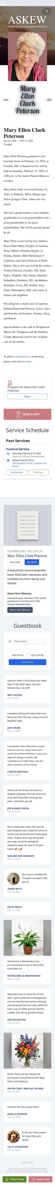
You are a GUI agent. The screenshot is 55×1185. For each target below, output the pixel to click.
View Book (15, 562)
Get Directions (17, 472)
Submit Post (27, 662)
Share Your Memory (20, 609)
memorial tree (23, 356)
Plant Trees (38, 472)
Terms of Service (36, 1171)
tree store (26, 361)
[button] (27, 938)
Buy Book (32, 562)
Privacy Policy (19, 1171)
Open (27, 396)
